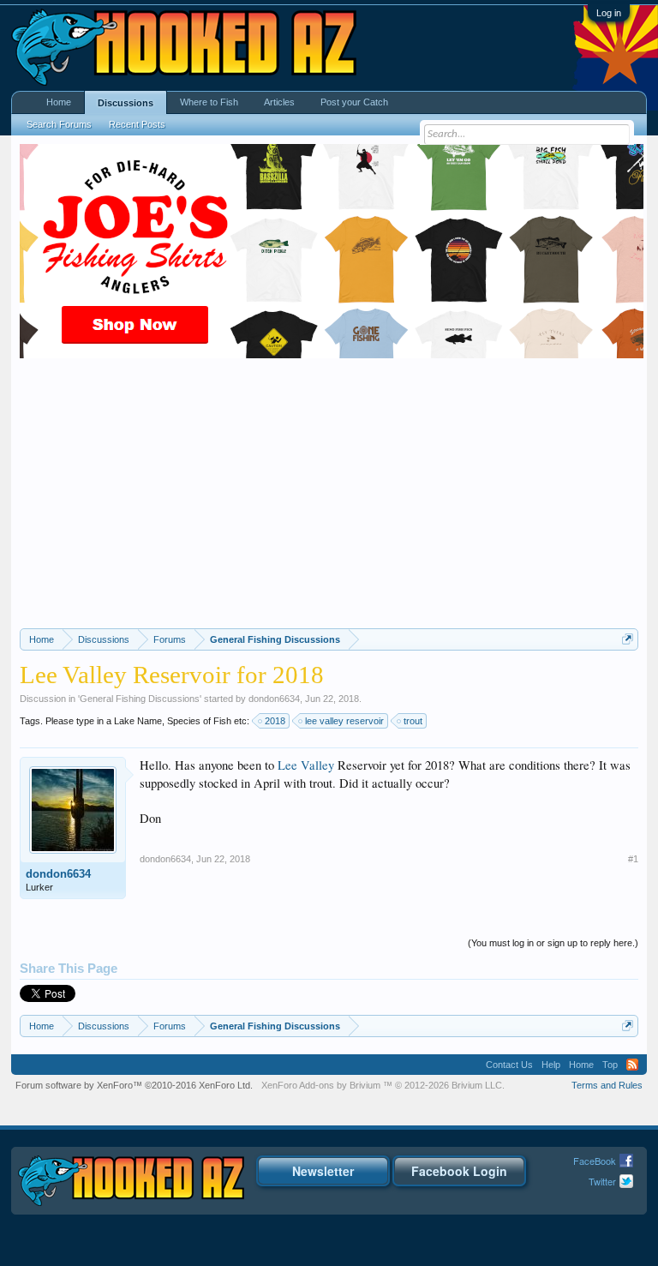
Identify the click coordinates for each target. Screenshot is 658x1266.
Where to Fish (209, 102)
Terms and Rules (607, 1085)
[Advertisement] (329, 500)
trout (413, 721)
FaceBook (594, 1160)
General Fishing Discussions (140, 698)
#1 (633, 859)
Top (610, 1064)
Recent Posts (137, 124)
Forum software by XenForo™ (134, 1085)
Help (550, 1064)
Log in (608, 13)
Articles (279, 102)
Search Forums (59, 124)
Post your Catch (354, 102)
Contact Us (509, 1064)
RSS (632, 1065)
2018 (275, 721)
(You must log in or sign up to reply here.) (553, 943)
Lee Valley (306, 765)
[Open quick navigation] (627, 639)
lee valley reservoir (344, 721)
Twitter (602, 1181)
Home (58, 102)
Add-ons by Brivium (383, 1085)
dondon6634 (274, 698)
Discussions (125, 103)
